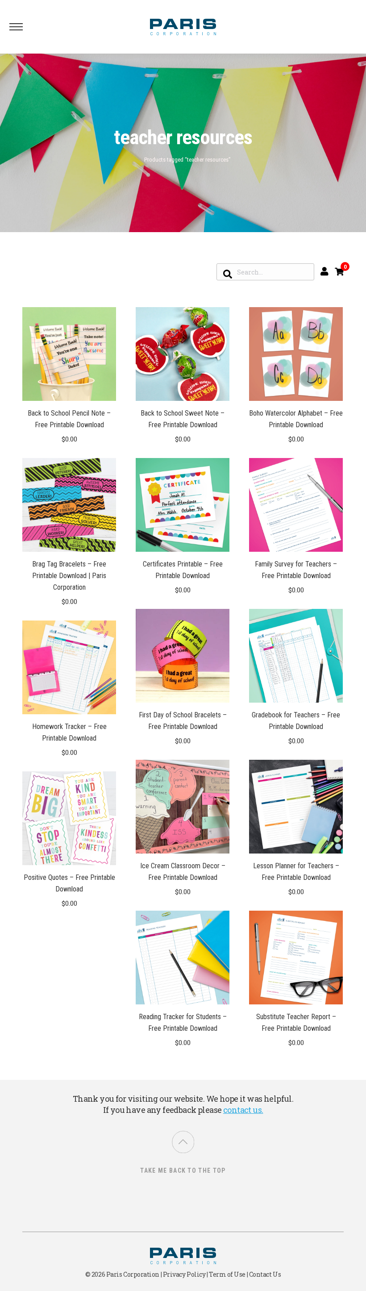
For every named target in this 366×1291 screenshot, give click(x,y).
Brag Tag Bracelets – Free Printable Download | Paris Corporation (69, 575)
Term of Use (227, 1274)
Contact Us (265, 1274)
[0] (339, 271)
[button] (104, 389)
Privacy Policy (184, 1274)
